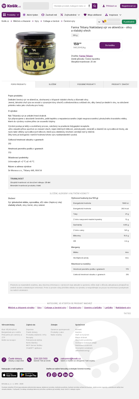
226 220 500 (41, 358)
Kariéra (78, 332)
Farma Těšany (86, 56)
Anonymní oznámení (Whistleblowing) (84, 349)
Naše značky (56, 335)
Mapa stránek (81, 337)
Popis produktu (18, 84)
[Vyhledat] (94, 6)
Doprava (29, 329)
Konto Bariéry (31, 343)
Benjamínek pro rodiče (11, 332)
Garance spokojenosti (60, 329)
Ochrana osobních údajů (86, 343)
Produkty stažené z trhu (36, 335)
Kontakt (78, 329)
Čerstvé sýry (75, 307)
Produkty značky (120, 84)
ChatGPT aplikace (34, 348)
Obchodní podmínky (83, 340)
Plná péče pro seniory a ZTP (12, 336)
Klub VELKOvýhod (9, 329)
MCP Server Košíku (34, 345)
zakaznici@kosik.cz (71, 358)
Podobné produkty (86, 84)
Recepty (29, 337)
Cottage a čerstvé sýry (55, 307)
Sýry (39, 307)
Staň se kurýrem (82, 335)
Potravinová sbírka (34, 340)
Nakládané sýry (123, 307)
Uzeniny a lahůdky (93, 307)
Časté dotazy (31, 332)
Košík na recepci (9, 340)
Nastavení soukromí (83, 345)
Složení (52, 84)
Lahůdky (109, 307)
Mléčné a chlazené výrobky (21, 307)
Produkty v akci (57, 332)
